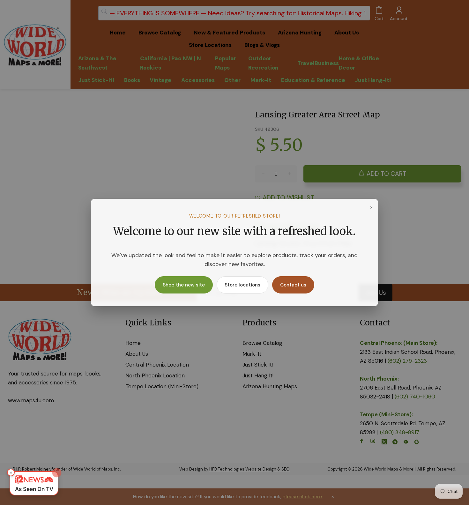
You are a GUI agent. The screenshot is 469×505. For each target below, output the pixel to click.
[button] (34, 483)
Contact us (293, 285)
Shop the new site (184, 285)
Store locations (242, 285)
